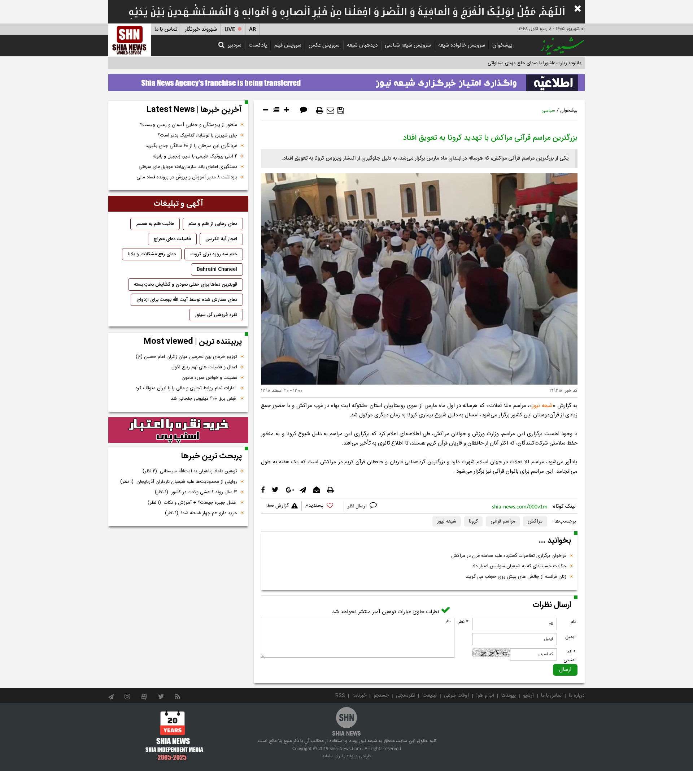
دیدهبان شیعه (362, 45)
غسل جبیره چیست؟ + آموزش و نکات (192, 503)
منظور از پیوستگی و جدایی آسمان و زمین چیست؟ (188, 125)
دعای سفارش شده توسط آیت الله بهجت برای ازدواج (186, 300)
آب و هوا (485, 695)
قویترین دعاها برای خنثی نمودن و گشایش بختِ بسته (185, 285)
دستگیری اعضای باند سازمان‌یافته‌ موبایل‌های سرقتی (188, 167)
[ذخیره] (340, 110)
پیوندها (508, 695)
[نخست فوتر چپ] (174, 735)
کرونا (473, 521)
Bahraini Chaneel (217, 269)
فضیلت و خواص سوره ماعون (209, 378)
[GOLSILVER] (178, 430)
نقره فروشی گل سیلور (216, 315)
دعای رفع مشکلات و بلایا (152, 254)
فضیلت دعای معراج (172, 239)
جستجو (381, 695)
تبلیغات (429, 695)
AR (252, 29)
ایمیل (570, 637)
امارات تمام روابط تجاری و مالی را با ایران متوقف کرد (186, 388)
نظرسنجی (405, 695)
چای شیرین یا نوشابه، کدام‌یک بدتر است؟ (197, 135)
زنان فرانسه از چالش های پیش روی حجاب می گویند (516, 577)
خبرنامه (359, 695)
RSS (340, 695)
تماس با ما (165, 29)
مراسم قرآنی (503, 521)
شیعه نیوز (542, 405)
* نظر (463, 622)
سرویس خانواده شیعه (461, 45)
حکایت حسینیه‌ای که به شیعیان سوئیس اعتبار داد (519, 566)
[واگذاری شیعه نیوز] (346, 81)
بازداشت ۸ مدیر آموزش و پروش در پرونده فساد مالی (186, 177)
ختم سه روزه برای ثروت (213, 254)
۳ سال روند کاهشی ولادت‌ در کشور (196, 492)
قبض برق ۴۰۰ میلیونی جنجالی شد (204, 399)
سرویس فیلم (287, 45)
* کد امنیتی (569, 656)
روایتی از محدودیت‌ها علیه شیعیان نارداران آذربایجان (178, 482)
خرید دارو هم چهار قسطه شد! (201, 513)
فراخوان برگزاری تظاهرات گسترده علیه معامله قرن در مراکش (508, 556)
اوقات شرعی (456, 695)
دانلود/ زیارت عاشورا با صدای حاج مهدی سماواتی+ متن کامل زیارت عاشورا (510, 63)
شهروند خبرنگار (201, 29)
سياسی (548, 110)
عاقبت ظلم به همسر (155, 224)
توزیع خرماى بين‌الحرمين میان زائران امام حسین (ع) (186, 357)
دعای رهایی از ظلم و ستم (212, 224)
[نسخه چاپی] (319, 110)
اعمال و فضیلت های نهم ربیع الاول (204, 367)
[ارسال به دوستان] (330, 110)
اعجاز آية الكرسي (221, 239)
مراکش (535, 521)
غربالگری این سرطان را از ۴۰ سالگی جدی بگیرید (191, 146)
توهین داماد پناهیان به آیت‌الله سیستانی (190, 471)
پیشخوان (502, 45)
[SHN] (129, 39)
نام (573, 622)
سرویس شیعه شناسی (408, 45)
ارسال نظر (358, 506)
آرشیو (528, 695)
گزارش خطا (277, 506)
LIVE (230, 29)
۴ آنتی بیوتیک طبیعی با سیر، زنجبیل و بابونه (195, 156)
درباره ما (577, 695)
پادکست (258, 45)
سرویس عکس (324, 45)
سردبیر (234, 45)
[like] (322, 506)
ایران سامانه (332, 756)
